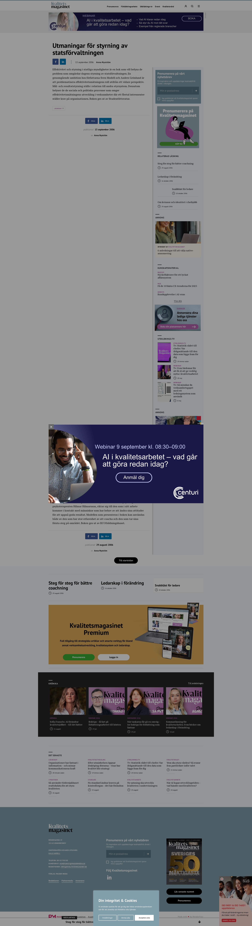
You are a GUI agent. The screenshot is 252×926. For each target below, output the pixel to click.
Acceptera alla (144, 918)
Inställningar (107, 918)
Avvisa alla (125, 918)
